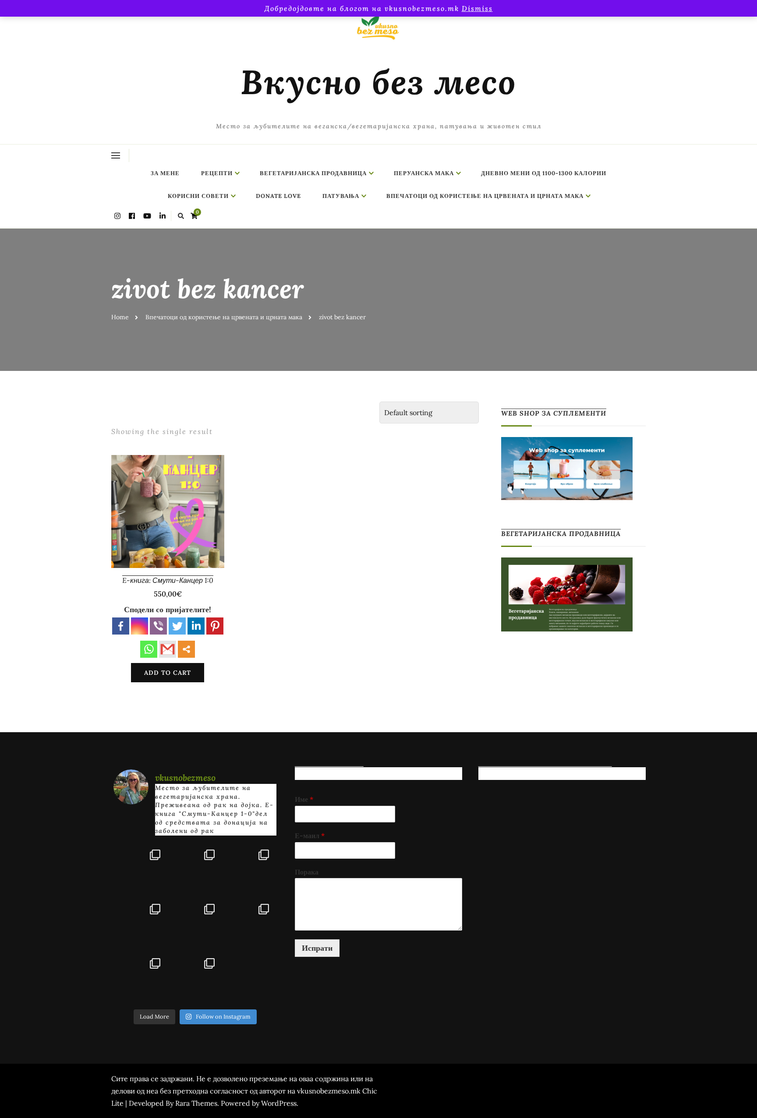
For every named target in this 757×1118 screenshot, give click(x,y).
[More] (186, 649)
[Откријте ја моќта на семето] (195, 924)
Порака (306, 872)
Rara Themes (196, 1103)
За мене (165, 173)
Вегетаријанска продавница (313, 173)
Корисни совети (198, 196)
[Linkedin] (196, 626)
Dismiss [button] (477, 8)
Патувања (340, 196)
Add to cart (167, 673)
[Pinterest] (214, 626)
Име (304, 799)
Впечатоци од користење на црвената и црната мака (485, 196)
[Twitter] (177, 626)
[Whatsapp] (148, 649)
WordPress (279, 1103)
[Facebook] (120, 626)
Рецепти (217, 173)
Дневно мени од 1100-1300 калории (543, 173)
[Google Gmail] (167, 649)
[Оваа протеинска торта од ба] (249, 869)
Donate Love (278, 196)
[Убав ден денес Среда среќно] (141, 924)
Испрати (317, 948)
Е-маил (310, 835)
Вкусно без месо (378, 81)
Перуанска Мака (424, 173)
